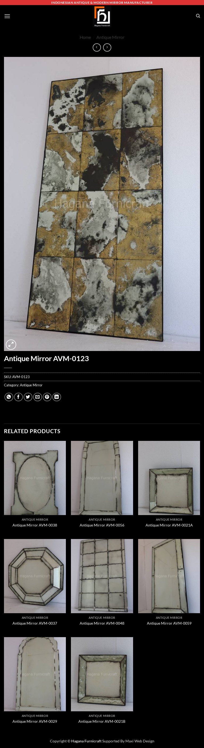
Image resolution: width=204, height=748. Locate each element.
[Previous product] (107, 47)
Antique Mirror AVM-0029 (34, 721)
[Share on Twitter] (28, 397)
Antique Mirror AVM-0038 (34, 525)
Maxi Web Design (139, 741)
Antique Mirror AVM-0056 (102, 525)
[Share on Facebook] (18, 397)
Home (85, 37)
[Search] (198, 16)
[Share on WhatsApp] (9, 397)
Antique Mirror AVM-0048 (102, 623)
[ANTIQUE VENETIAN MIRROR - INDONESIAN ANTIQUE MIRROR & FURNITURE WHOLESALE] (102, 16)
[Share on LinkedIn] (56, 397)
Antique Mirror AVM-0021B (101, 721)
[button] (7, 16)
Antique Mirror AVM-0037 (34, 623)
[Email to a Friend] (37, 397)
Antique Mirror (110, 37)
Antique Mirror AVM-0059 (169, 623)
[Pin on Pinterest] (47, 397)
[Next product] (97, 47)
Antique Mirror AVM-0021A (169, 525)
